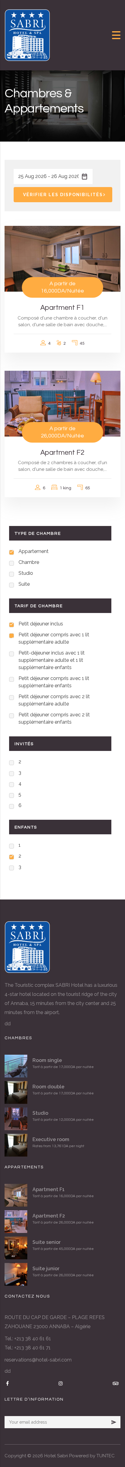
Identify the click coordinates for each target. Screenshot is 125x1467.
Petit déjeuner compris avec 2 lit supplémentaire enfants (54, 718)
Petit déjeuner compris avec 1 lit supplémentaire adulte (54, 638)
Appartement (34, 551)
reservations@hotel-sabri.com (38, 1360)
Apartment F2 (62, 452)
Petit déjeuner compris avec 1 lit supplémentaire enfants (54, 681)
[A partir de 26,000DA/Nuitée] (62, 403)
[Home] (27, 35)
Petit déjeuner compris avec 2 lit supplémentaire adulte (54, 700)
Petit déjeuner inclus (41, 624)
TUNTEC (105, 1456)
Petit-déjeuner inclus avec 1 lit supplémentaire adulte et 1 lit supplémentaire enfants (52, 660)
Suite (24, 584)
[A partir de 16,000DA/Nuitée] (62, 258)
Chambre (29, 562)
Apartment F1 (62, 307)
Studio (26, 573)
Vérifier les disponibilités (63, 194)
